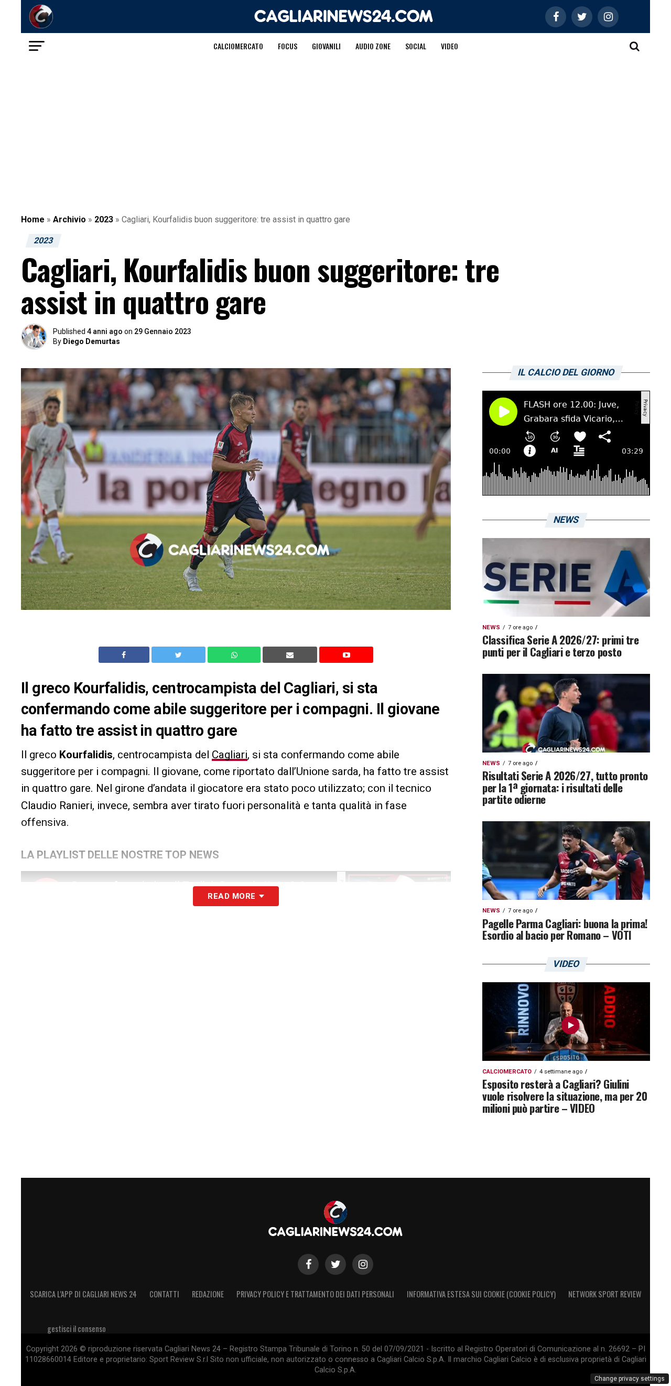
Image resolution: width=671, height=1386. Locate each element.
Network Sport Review (604, 1293)
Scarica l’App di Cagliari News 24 (83, 1293)
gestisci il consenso (76, 1328)
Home (33, 219)
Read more (231, 896)
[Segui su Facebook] (308, 1264)
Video (449, 45)
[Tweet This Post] (179, 655)
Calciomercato (238, 45)
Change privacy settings (629, 1378)
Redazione (208, 1293)
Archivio (69, 219)
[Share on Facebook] (125, 655)
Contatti (164, 1293)
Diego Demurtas (91, 341)
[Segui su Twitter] (335, 1264)
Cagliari (229, 754)
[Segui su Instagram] (362, 1264)
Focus (287, 45)
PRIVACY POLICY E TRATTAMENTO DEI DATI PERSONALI (315, 1293)
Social (415, 45)
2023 (103, 219)
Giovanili (326, 45)
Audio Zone (373, 45)
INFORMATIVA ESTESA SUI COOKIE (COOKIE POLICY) (481, 1293)
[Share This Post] (235, 655)
